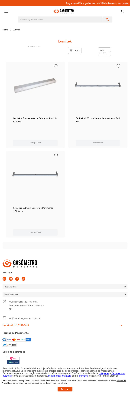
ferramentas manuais (59, 375)
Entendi (65, 389)
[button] (6, 11)
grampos (83, 375)
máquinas (104, 373)
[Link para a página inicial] (5, 29)
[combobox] (65, 19)
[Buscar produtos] (106, 19)
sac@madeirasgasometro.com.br (24, 318)
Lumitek (16, 29)
